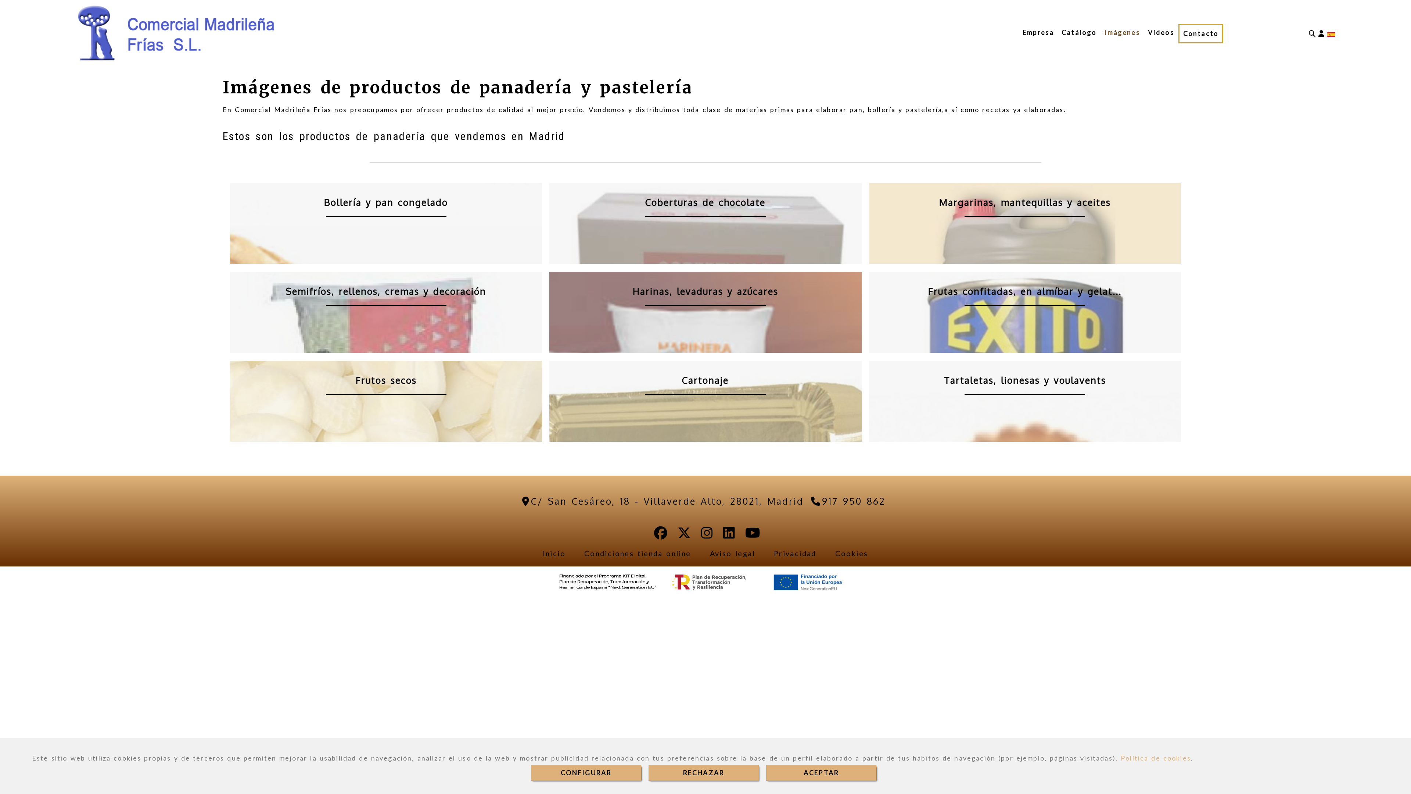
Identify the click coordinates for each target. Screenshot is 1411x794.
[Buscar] (1312, 33)
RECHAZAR (703, 773)
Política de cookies (1156, 758)
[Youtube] (753, 535)
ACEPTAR (821, 773)
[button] (1321, 33)
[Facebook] (660, 535)
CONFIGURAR (586, 773)
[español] (1331, 34)
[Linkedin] (729, 535)
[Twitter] (684, 535)
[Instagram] (707, 535)
